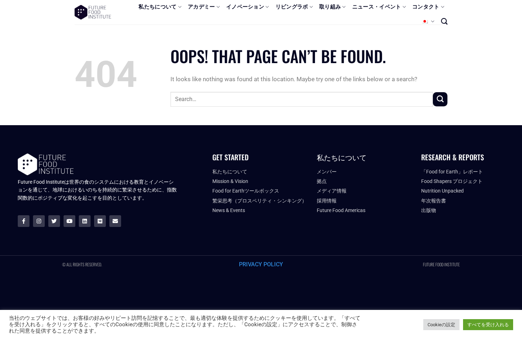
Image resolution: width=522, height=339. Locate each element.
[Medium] (100, 221)
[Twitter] (54, 221)
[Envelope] (115, 221)
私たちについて (157, 6)
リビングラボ (292, 6)
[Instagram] (39, 221)
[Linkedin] (85, 221)
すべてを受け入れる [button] (488, 324)
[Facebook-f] (23, 221)
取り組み (330, 6)
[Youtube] (69, 221)
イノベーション (245, 6)
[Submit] (440, 99)
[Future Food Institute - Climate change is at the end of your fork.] (93, 12)
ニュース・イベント (376, 6)
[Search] (444, 21)
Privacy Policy (261, 264)
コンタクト (426, 6)
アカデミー (201, 6)
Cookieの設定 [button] (441, 324)
